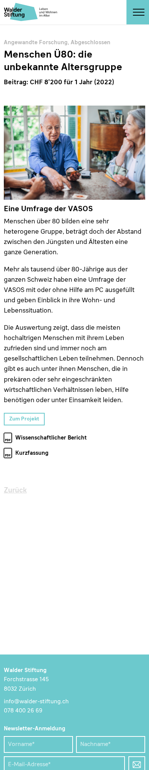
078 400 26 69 (23, 711)
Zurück (15, 490)
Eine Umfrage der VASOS (74, 153)
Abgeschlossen (90, 43)
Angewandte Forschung (36, 43)
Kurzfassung (32, 453)
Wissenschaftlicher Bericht (51, 438)
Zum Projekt (24, 419)
